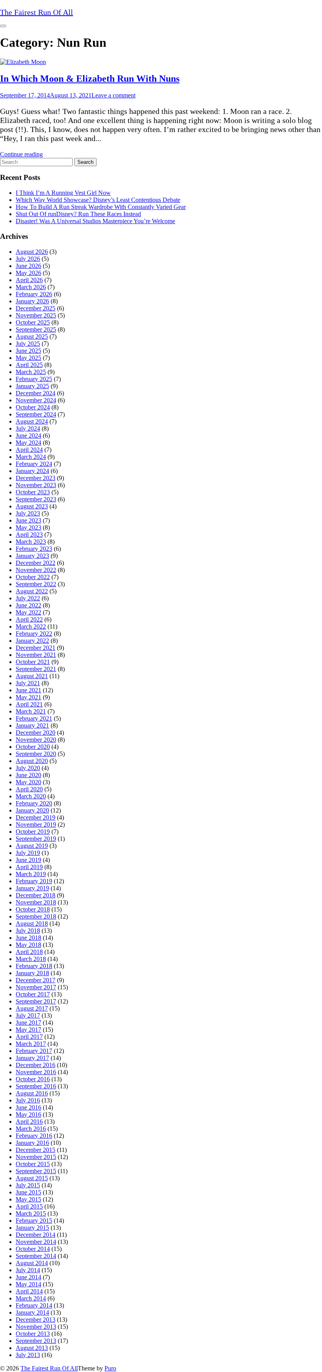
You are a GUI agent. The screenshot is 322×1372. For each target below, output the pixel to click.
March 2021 (31, 711)
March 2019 (31, 874)
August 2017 (32, 1008)
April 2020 (29, 789)
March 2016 (31, 1128)
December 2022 (35, 562)
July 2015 (28, 1185)
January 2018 (32, 973)
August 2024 (32, 421)
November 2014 (36, 1241)
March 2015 (31, 1213)
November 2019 (36, 824)
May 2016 (28, 1114)
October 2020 (33, 746)
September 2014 (36, 1256)
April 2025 (29, 364)
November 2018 (36, 902)
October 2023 (33, 492)
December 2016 (35, 1065)
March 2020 (31, 796)
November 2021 (36, 654)
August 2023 (32, 506)
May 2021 (28, 697)
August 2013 (32, 1347)
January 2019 (32, 888)
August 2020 (32, 761)
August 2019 (32, 845)
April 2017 (29, 1036)
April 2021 (29, 704)
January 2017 (32, 1058)
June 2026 (28, 265)
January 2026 (32, 301)
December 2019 (35, 817)
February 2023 (34, 548)
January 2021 (32, 725)
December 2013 (35, 1319)
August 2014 (32, 1263)
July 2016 (28, 1100)
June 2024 (28, 435)
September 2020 (36, 753)
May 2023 (28, 527)
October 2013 (33, 1333)
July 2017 (28, 1015)
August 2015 (32, 1178)
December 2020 (35, 732)
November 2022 (36, 570)
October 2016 (33, 1079)
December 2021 (35, 647)
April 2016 (29, 1121)
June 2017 (28, 1022)
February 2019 (34, 881)
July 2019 (28, 852)
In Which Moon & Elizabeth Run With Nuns (89, 78)
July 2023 (28, 513)
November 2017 (36, 987)
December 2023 (35, 478)
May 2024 (28, 442)
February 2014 (34, 1305)
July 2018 (28, 930)
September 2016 (36, 1086)
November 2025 (36, 315)
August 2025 (32, 336)
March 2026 (31, 287)
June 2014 (28, 1277)
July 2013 (28, 1355)
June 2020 (28, 775)
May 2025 (28, 357)
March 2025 (31, 372)
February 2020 (34, 803)
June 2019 (28, 860)
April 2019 (29, 867)
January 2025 (32, 386)
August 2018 (32, 923)
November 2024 (36, 400)
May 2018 (28, 944)
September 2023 (36, 499)
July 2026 (28, 258)
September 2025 (36, 329)
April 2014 (29, 1291)
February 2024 (34, 463)
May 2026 (28, 273)
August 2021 (32, 676)
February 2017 (34, 1050)
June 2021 (28, 690)
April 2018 (29, 951)
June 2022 (28, 605)
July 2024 (28, 428)
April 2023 (29, 534)
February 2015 (34, 1220)
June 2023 (28, 520)
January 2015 (32, 1227)
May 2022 (28, 612)
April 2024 (29, 449)
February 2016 (34, 1135)
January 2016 (32, 1142)
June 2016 (28, 1107)
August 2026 (32, 251)
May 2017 (28, 1029)
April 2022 (29, 619)
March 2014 (31, 1298)
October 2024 (33, 407)
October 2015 (33, 1164)
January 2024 (32, 471)
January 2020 (32, 810)
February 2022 (34, 633)
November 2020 (36, 739)
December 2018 (35, 895)
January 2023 (32, 555)
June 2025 (28, 350)
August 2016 (32, 1093)
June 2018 (28, 937)
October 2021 (33, 661)
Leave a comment (113, 95)
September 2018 (36, 916)
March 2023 (31, 541)
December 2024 (35, 393)
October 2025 (33, 322)
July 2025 (28, 343)
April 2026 (29, 280)
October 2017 (33, 994)
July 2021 (28, 683)
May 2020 (28, 782)
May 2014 (28, 1284)
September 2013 (36, 1340)
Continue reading (21, 154)
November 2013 (36, 1326)
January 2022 (32, 640)
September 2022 (36, 584)
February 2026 (34, 294)
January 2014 (32, 1312)
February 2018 (34, 966)
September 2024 (36, 414)
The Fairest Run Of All (49, 1368)
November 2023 (36, 485)
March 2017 (31, 1043)
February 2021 (34, 718)
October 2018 (33, 909)
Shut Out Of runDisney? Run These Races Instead (78, 214)
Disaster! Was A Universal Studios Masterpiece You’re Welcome (95, 221)
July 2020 (28, 768)
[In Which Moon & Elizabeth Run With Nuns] (23, 62)
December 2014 (35, 1234)
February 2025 (34, 379)
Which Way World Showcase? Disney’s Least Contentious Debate (98, 199)
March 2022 (31, 626)
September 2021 (36, 669)
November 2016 (36, 1072)
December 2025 (35, 308)
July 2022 (28, 598)
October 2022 (33, 577)
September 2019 (36, 838)
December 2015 (35, 1149)
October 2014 (33, 1248)
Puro (110, 1368)
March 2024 (31, 456)
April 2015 (29, 1206)
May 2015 (28, 1199)
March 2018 (31, 959)
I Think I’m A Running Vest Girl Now (63, 192)
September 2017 (36, 1001)
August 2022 (32, 591)
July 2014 (28, 1270)
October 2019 (33, 831)
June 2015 (28, 1192)
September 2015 (36, 1171)
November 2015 (36, 1157)
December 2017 (35, 980)
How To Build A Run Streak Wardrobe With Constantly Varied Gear (101, 207)
